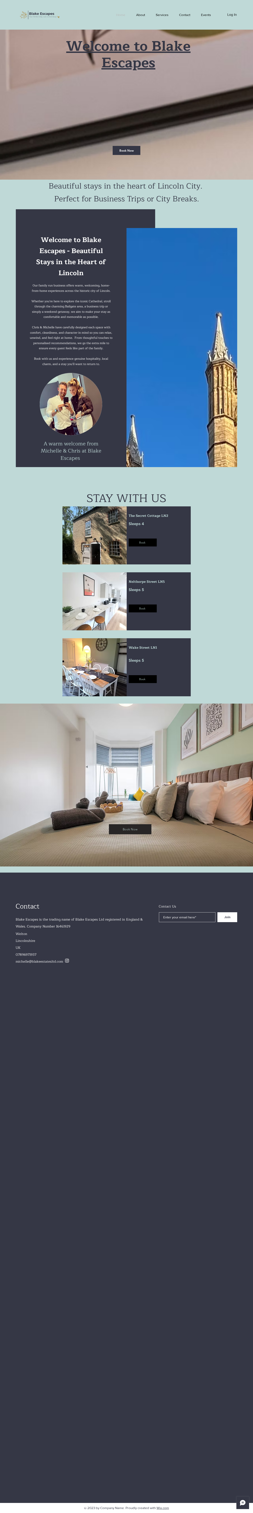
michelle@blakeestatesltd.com (39, 961)
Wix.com (163, 1508)
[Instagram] (67, 960)
